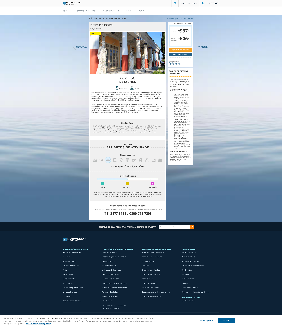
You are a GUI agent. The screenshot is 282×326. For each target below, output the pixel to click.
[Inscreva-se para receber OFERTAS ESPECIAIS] (192, 227)
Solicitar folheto (108, 261)
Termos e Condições (110, 292)
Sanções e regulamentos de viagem (195, 292)
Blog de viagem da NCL (72, 301)
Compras (145, 266)
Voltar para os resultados (181, 18)
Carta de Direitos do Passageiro (114, 283)
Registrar (185, 3)
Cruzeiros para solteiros (151, 274)
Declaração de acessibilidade (193, 266)
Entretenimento (69, 279)
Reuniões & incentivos (150, 288)
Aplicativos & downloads (111, 270)
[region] (141, 320)
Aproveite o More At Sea (72, 252)
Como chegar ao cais (110, 296)
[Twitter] (176, 63)
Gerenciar (129, 11)
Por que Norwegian (110, 11)
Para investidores (188, 257)
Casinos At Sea (147, 279)
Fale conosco (107, 301)
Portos (65, 270)
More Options (206, 320)
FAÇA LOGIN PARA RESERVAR (180, 49)
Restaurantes (68, 274)
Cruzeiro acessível (109, 266)
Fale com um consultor (111, 308)
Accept (226, 320)
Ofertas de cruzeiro (86, 11)
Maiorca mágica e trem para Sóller (81, 47)
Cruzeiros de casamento (151, 296)
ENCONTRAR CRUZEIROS (180, 54)
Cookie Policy (32, 323)
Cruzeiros (66, 257)
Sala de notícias (188, 279)
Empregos (185, 274)
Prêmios (185, 283)
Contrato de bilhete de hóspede (114, 288)
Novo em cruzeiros (109, 252)
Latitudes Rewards (70, 292)
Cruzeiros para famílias (151, 270)
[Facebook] (173, 63)
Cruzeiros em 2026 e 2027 (152, 257)
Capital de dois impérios (203, 47)
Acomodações (68, 283)
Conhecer (67, 11)
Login (194, 3)
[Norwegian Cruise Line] (71, 3)
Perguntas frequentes (110, 274)
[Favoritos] (175, 3)
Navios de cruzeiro (70, 261)
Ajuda (141, 11)
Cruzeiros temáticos (149, 283)
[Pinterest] (179, 63)
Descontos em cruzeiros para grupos (156, 292)
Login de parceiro (188, 301)
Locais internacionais (190, 288)
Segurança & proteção (190, 261)
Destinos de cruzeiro (71, 266)
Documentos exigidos (110, 279)
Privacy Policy (44, 323)
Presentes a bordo (149, 261)
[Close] (278, 320)
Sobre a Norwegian (189, 252)
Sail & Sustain (187, 270)
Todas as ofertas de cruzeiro (153, 252)
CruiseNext (67, 296)
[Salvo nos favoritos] (161, 71)
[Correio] (170, 63)
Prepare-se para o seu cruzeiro (114, 257)
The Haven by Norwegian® (73, 288)
